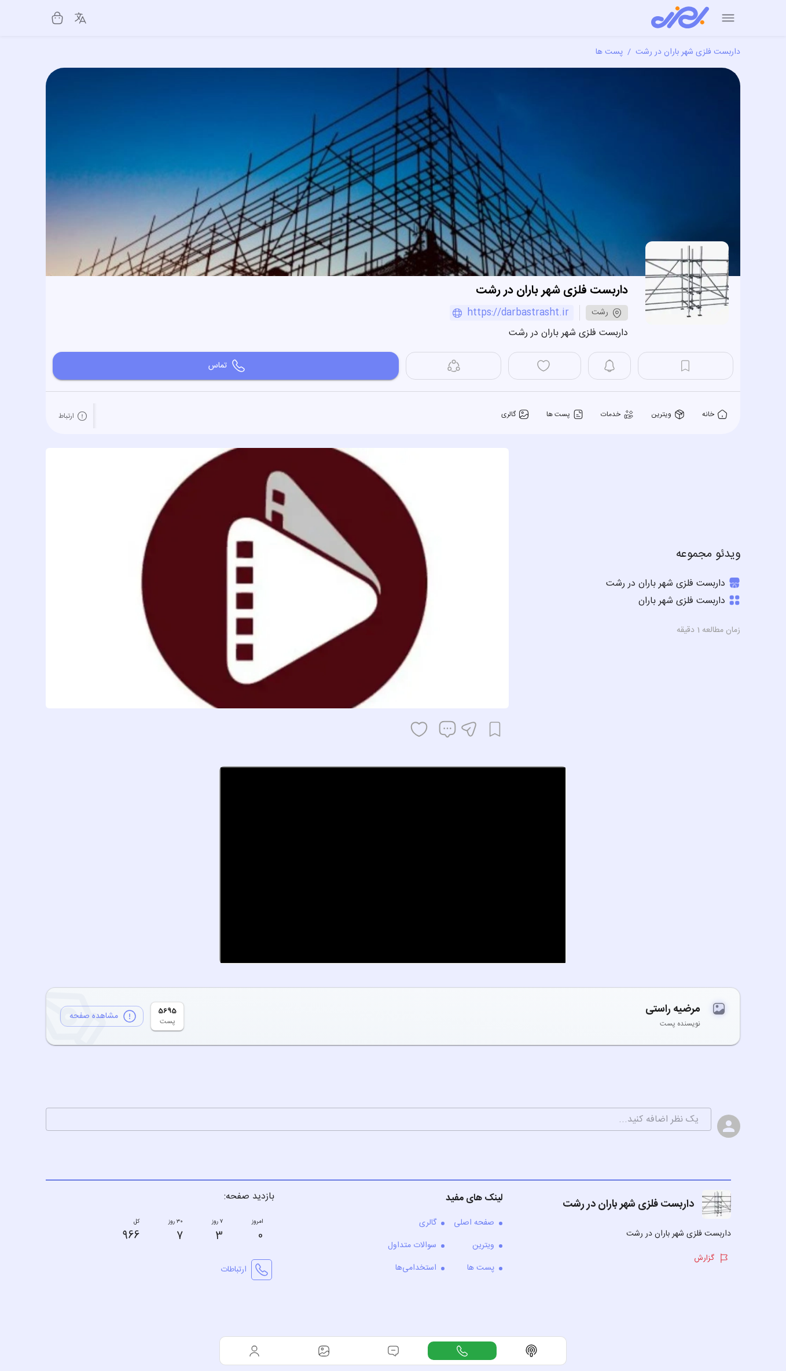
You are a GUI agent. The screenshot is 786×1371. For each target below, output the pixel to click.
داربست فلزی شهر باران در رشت (688, 52)
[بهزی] (680, 18)
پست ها (609, 52)
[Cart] (57, 18)
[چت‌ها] (462, 1350)
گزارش (704, 1258)
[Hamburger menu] (728, 18)
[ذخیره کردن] (495, 729)
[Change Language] (80, 18)
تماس (217, 366)
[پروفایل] (254, 1351)
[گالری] (324, 1351)
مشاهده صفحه (93, 1016)
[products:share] (453, 366)
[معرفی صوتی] (531, 1351)
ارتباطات (234, 1270)
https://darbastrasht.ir (518, 313)
